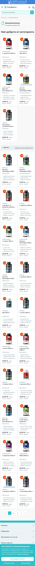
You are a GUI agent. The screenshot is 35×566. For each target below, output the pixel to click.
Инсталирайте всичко (17, 559)
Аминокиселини (13, 17)
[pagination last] (25, 513)
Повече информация (23, 554)
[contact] (29, 7)
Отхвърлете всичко (9, 563)
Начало (5, 17)
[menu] (2, 7)
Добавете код (18, 3)
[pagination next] (21, 513)
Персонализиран (26, 563)
